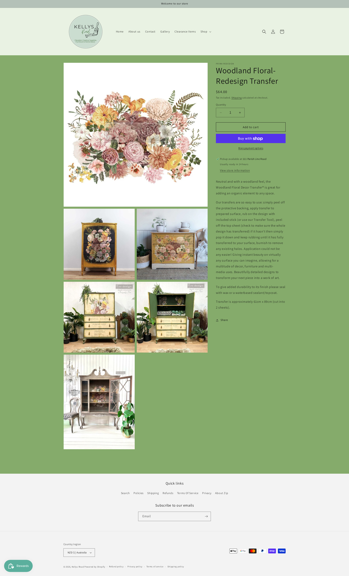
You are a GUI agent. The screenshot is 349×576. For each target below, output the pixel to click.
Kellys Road (78, 566)
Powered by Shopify (94, 566)
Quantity (221, 104)
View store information (235, 170)
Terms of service (154, 566)
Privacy (206, 493)
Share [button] (224, 320)
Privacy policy (134, 566)
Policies (139, 493)
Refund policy (116, 566)
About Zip (221, 493)
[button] (205, 31)
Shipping (236, 97)
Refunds (168, 493)
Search (125, 493)
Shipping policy (175, 566)
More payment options (250, 148)
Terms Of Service (188, 493)
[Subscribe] (206, 516)
